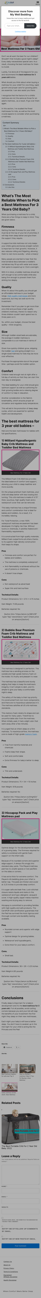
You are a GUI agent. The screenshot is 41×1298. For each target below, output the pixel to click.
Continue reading (20, 31)
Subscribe (30, 26)
